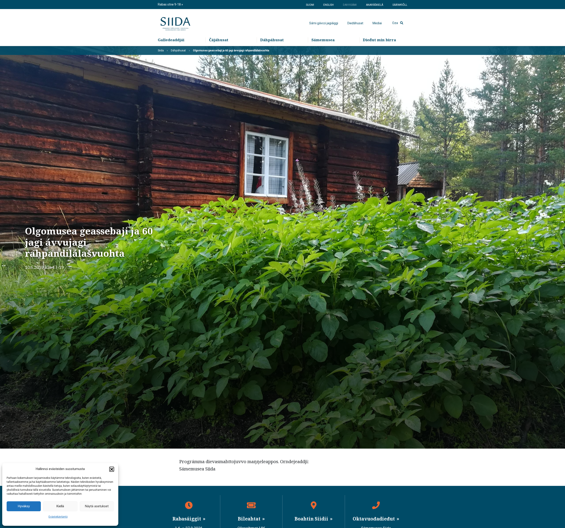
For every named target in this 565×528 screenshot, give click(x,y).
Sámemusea (323, 39)
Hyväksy (24, 506)
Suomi (310, 4)
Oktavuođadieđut (374, 519)
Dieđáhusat (355, 23)
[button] (111, 469)
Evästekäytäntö (58, 516)
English (328, 4)
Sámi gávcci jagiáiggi (323, 23)
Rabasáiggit (187, 519)
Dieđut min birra (379, 39)
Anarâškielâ (374, 4)
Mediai (377, 23)
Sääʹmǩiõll (399, 4)
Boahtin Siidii (311, 519)
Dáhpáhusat (272, 39)
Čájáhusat (218, 39)
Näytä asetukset (97, 506)
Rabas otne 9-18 (169, 4)
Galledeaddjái (171, 39)
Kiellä (60, 506)
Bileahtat (250, 519)
